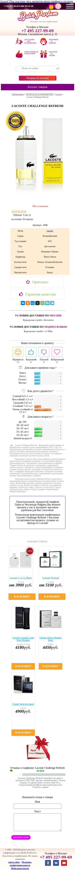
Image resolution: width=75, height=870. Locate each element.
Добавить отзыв (21, 837)
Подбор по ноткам (37, 78)
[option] (23, 573)
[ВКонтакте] (23, 303)
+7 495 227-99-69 (11, 6)
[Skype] (47, 303)
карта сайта (14, 862)
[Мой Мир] (33, 303)
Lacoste (50, 231)
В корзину (22, 596)
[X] (37, 303)
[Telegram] (52, 303)
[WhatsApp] (42, 303)
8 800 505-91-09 (26, 6)
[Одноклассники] (28, 303)
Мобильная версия (20, 868)
